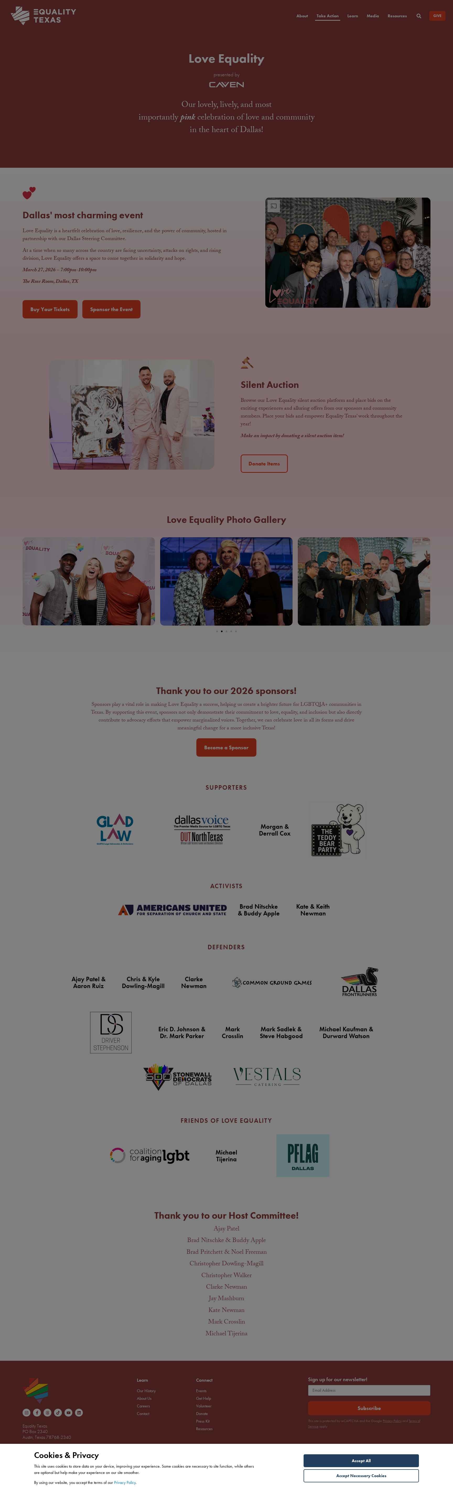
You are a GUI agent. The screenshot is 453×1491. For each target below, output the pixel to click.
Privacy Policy (125, 1482)
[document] (226, 745)
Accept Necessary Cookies (361, 1475)
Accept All (361, 1460)
